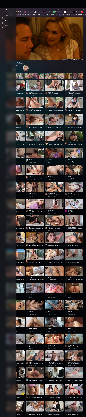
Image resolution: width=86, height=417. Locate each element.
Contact (3, 410)
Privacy (3, 412)
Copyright (4, 409)
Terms (9, 411)
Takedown (9, 409)
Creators (8, 410)
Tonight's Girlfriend (17, 58)
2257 (7, 412)
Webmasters (4, 411)
